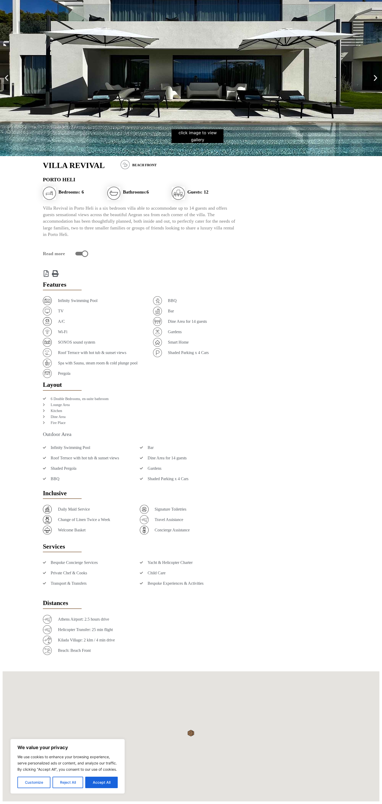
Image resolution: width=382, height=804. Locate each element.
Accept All (101, 782)
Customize (34, 782)
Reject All (68, 782)
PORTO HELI (59, 179)
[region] (67, 766)
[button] (6, 78)
